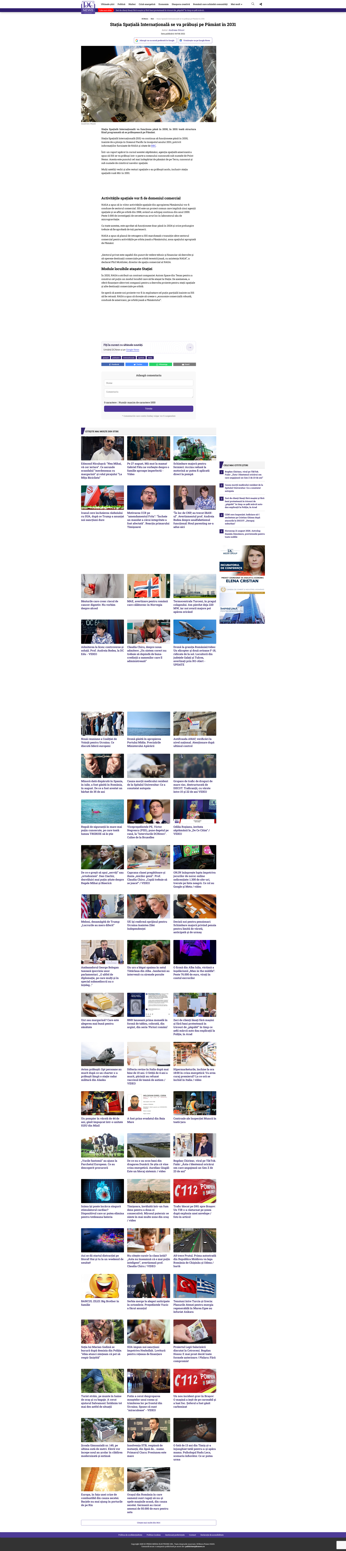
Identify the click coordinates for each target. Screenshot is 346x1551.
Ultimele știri (107, 4)
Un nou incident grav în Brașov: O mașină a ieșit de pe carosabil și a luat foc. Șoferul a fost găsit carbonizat (194, 1401)
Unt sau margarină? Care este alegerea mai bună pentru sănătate (100, 1023)
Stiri (152, 19)
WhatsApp (162, 364)
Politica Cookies (154, 1535)
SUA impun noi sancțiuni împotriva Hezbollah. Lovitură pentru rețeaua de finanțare (146, 1350)
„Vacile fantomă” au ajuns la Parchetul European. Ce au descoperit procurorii (99, 1164)
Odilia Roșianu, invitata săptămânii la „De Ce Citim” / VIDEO (191, 830)
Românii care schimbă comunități (210, 4)
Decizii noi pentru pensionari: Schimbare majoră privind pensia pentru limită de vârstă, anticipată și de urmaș (194, 927)
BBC (153, 145)
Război (132, 4)
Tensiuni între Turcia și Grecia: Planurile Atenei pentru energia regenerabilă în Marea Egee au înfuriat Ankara (193, 1306)
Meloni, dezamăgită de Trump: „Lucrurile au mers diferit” (100, 923)
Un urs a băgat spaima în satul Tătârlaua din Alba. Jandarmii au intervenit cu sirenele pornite (148, 971)
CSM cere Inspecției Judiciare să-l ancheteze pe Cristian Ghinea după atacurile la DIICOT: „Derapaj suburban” (163, 10)
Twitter (139, 364)
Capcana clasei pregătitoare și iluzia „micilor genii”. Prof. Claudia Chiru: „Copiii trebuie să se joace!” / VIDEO (147, 878)
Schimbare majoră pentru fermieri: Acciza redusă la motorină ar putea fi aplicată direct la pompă (191, 469)
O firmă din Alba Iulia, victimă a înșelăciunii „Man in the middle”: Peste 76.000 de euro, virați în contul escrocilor (194, 973)
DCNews (88, 7)
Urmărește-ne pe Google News (196, 40)
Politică (121, 4)
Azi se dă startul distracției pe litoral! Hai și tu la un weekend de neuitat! (102, 1259)
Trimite (148, 408)
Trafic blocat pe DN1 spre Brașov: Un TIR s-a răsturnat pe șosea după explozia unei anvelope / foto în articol (194, 1211)
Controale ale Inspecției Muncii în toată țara (194, 1120)
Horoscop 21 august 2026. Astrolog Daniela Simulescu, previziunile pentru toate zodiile (245, 533)
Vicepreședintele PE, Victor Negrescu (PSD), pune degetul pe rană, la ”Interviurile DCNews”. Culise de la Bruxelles (148, 832)
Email (186, 364)
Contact (192, 1535)
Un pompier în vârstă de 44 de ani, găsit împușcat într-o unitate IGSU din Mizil (102, 1122)
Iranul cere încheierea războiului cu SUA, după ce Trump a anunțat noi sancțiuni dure (102, 516)
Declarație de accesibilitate (212, 1535)
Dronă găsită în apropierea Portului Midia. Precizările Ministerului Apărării (144, 742)
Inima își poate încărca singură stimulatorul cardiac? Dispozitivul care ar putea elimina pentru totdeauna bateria (102, 1211)
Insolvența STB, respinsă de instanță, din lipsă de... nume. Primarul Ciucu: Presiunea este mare (146, 1451)
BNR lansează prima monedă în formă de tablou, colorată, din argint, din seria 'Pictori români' (147, 1023)
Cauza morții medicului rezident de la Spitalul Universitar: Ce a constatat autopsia (147, 784)
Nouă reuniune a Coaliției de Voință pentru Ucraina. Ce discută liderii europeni (99, 742)
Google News (132, 350)
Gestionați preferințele (175, 1535)
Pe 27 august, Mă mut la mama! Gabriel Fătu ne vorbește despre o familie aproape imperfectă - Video (148, 469)
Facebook (115, 364)
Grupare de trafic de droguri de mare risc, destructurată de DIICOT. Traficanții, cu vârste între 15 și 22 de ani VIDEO (192, 786)
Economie (164, 4)
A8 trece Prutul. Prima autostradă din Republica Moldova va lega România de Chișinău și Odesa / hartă (194, 1261)
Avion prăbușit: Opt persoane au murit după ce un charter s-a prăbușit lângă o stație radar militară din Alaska (101, 1074)
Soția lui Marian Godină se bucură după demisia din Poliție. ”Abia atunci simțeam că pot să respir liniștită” (101, 1352)
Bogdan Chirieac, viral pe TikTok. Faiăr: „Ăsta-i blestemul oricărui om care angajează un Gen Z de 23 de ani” (194, 1166)
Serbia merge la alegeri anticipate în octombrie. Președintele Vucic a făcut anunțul (148, 1304)
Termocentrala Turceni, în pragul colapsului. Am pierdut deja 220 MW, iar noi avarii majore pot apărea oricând (194, 606)
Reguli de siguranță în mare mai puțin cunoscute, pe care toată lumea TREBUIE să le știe (101, 830)
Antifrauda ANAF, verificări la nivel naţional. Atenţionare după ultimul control (193, 742)
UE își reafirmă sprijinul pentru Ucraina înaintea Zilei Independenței (147, 925)
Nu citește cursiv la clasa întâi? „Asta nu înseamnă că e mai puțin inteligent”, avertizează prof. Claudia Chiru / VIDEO (148, 1261)
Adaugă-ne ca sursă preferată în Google (156, 40)
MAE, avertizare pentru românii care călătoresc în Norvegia (147, 602)
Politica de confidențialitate (130, 1535)
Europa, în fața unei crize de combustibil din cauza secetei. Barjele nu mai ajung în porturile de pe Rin (101, 1500)
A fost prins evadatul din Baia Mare (146, 1120)
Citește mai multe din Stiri (148, 1522)
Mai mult (237, 4)
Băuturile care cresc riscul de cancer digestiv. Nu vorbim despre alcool (99, 604)
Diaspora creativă (181, 4)
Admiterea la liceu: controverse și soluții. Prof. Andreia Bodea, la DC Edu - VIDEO (102, 650)
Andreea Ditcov (176, 30)
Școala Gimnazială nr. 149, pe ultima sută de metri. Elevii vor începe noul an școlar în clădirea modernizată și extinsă (101, 1451)
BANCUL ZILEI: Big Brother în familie (100, 1302)
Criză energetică (147, 4)
